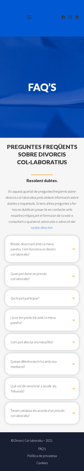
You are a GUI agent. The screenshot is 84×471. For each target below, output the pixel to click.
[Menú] (29, 17)
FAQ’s (42, 448)
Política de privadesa (42, 456)
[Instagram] (70, 17)
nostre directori (42, 227)
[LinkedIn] (77, 17)
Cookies (42, 463)
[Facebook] (63, 17)
